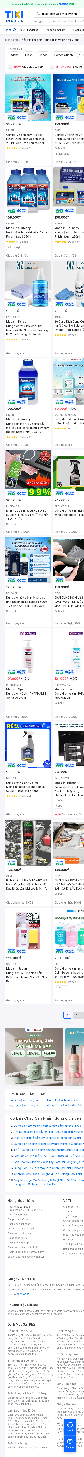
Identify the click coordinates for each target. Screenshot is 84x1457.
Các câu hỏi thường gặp (21, 1214)
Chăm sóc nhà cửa (28, 1386)
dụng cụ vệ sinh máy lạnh (24, 1100)
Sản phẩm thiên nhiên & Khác (27, 1426)
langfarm (25, 1314)
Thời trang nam (67, 1354)
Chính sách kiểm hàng (20, 1233)
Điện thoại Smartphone (21, 1397)
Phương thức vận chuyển (21, 1228)
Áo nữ (60, 1335)
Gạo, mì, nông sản (26, 1374)
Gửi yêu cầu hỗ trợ (18, 1219)
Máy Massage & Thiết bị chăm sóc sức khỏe (30, 1423)
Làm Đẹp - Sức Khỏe (21, 1410)
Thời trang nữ (66, 1331)
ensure (77, 1310)
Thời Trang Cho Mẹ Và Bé (22, 1335)
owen (67, 1310)
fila (50, 1314)
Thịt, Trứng (25, 1364)
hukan (35, 1314)
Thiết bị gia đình (38, 1447)
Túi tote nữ (78, 1431)
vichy (43, 1314)
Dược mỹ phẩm (38, 1436)
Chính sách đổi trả (18, 1237)
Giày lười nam (64, 1408)
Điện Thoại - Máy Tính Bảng (27, 1393)
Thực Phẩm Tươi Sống (22, 1360)
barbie (58, 1310)
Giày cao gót (64, 1388)
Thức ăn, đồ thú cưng (25, 1383)
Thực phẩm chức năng (26, 1417)
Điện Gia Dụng (17, 1443)
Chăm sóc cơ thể (24, 1421)
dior (21, 1310)
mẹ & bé (67, 21)
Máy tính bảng (23, 1403)
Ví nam (60, 1442)
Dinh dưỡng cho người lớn (28, 1347)
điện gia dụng (41, 21)
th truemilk (47, 1310)
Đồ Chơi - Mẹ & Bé (20, 1331)
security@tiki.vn (35, 1256)
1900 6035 (23, 1294)
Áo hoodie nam (72, 1364)
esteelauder (32, 1310)
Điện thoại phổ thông (25, 1400)
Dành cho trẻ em (24, 1380)
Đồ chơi (42, 1335)
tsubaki (58, 1314)
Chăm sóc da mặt (18, 1414)
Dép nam (74, 1411)
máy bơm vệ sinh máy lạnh (24, 1105)
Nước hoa (20, 1433)
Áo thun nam (64, 1358)
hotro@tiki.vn (36, 1252)
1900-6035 (23, 1206)
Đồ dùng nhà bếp (17, 1447)
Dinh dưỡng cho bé (25, 1344)
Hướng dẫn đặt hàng (19, 1223)
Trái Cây (12, 1364)
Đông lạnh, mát (31, 1371)
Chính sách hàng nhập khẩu (23, 1247)
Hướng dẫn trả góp (18, 1242)
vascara (12, 1310)
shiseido (13, 1314)
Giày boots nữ (70, 1394)
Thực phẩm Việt (37, 1368)
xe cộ (56, 21)
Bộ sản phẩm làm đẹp (28, 1435)
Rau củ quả (20, 1368)
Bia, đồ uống (20, 1377)
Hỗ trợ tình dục (36, 1433)
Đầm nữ (69, 1335)
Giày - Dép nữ (66, 1384)
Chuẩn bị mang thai (25, 1353)
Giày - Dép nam (67, 1404)
